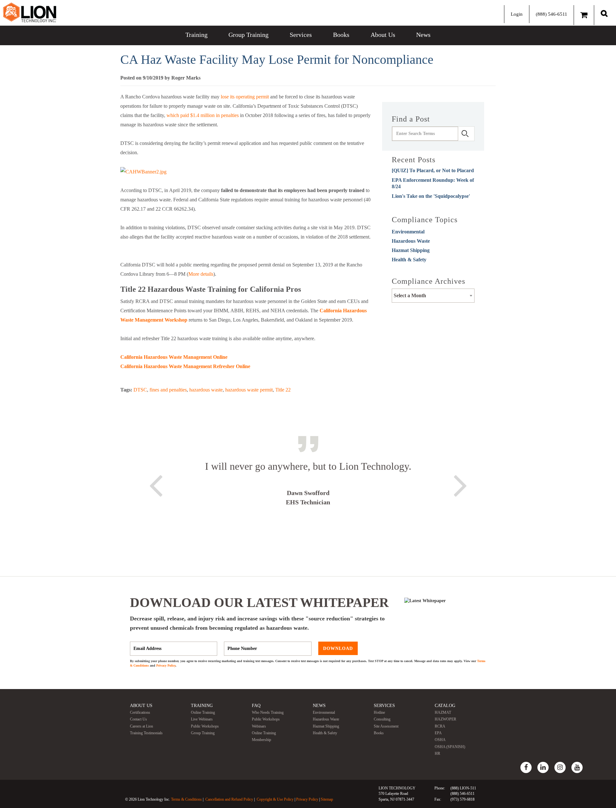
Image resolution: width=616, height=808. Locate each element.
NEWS (319, 705)
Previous (156, 484)
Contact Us (138, 719)
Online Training (203, 712)
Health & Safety (409, 259)
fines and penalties (168, 389)
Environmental (408, 231)
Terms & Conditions (186, 799)
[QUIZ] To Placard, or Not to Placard (433, 170)
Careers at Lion (141, 726)
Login (517, 14)
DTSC (140, 389)
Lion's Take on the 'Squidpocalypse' (431, 196)
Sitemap (327, 799)
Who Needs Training (268, 712)
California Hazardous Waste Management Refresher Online (185, 366)
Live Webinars (202, 719)
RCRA (440, 726)
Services (301, 34)
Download (338, 648)
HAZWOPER (445, 719)
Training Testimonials (146, 733)
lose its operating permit (245, 96)
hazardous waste (206, 389)
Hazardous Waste (411, 241)
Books (341, 34)
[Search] (604, 13)
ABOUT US (141, 705)
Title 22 (283, 389)
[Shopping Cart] (584, 15)
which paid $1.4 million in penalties (203, 115)
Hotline (379, 712)
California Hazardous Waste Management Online (173, 357)
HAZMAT (443, 712)
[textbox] (433, 295)
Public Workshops (205, 726)
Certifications (140, 712)
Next (460, 484)
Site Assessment (386, 726)
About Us (383, 34)
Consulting (382, 719)
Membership (261, 739)
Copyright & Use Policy (275, 799)
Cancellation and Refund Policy (229, 799)
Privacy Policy (165, 665)
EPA (438, 733)
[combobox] (433, 296)
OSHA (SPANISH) (450, 747)
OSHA (440, 739)
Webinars (259, 726)
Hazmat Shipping (411, 250)
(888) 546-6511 (551, 14)
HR (437, 753)
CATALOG (445, 705)
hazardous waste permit (249, 389)
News (423, 34)
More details (200, 274)
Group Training (248, 34)
